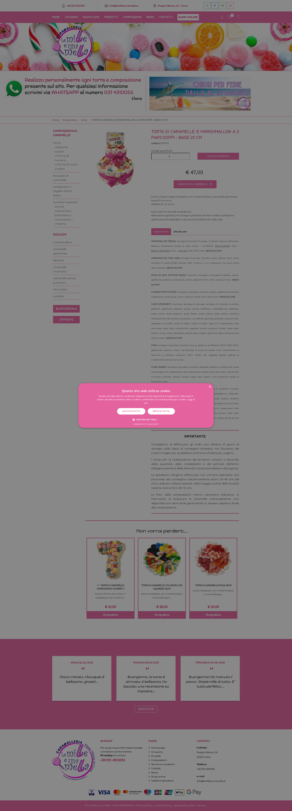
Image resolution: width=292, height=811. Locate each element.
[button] (146, 419)
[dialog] (146, 405)
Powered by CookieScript (146, 424)
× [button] (210, 386)
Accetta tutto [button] (131, 411)
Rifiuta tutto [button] (161, 411)
